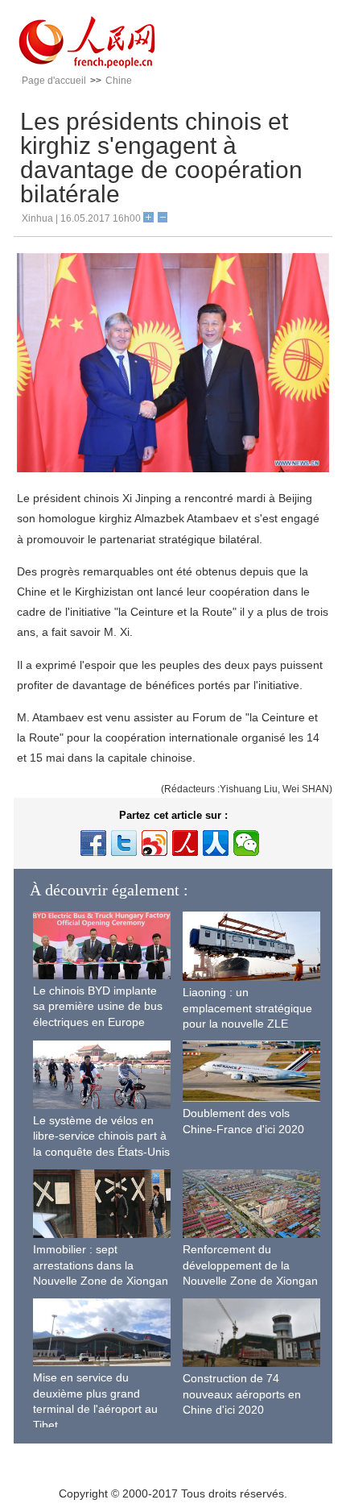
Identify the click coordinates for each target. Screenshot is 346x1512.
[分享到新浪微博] (154, 843)
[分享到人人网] (216, 843)
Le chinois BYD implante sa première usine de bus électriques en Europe (98, 1006)
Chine (118, 80)
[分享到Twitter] (124, 843)
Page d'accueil (54, 80)
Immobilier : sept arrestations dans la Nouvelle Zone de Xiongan (100, 1265)
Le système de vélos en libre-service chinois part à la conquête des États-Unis (101, 1136)
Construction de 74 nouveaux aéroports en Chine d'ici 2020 (242, 1394)
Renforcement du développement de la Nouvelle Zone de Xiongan (250, 1265)
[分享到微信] (246, 843)
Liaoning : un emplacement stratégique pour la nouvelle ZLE (247, 1008)
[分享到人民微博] (185, 843)
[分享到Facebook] (93, 843)
